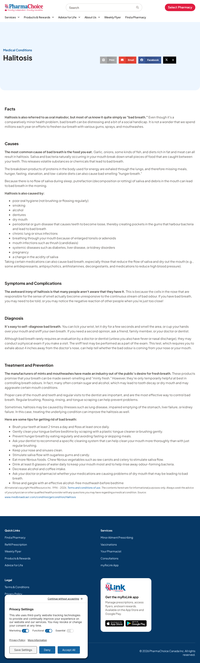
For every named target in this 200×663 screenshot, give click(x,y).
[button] (108, 60)
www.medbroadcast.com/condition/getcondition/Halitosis (40, 497)
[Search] (139, 7)
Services (10, 17)
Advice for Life (67, 17)
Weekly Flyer (112, 17)
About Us (90, 17)
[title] (114, 623)
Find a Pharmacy (135, 17)
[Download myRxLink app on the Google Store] (136, 623)
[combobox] (101, 7)
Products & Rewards (37, 17)
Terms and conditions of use (84, 487)
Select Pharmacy (180, 7)
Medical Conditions (17, 50)
